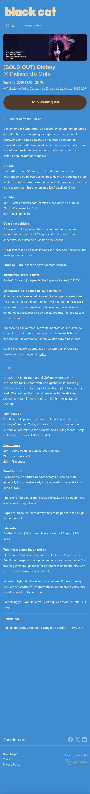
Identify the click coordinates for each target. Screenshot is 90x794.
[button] (11, 759)
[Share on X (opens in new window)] (77, 739)
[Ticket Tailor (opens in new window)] (76, 762)
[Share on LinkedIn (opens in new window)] (84, 739)
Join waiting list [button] (45, 102)
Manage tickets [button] (31, 25)
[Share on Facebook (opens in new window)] (70, 739)
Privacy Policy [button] (12, 764)
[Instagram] (7, 25)
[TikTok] (13, 25)
